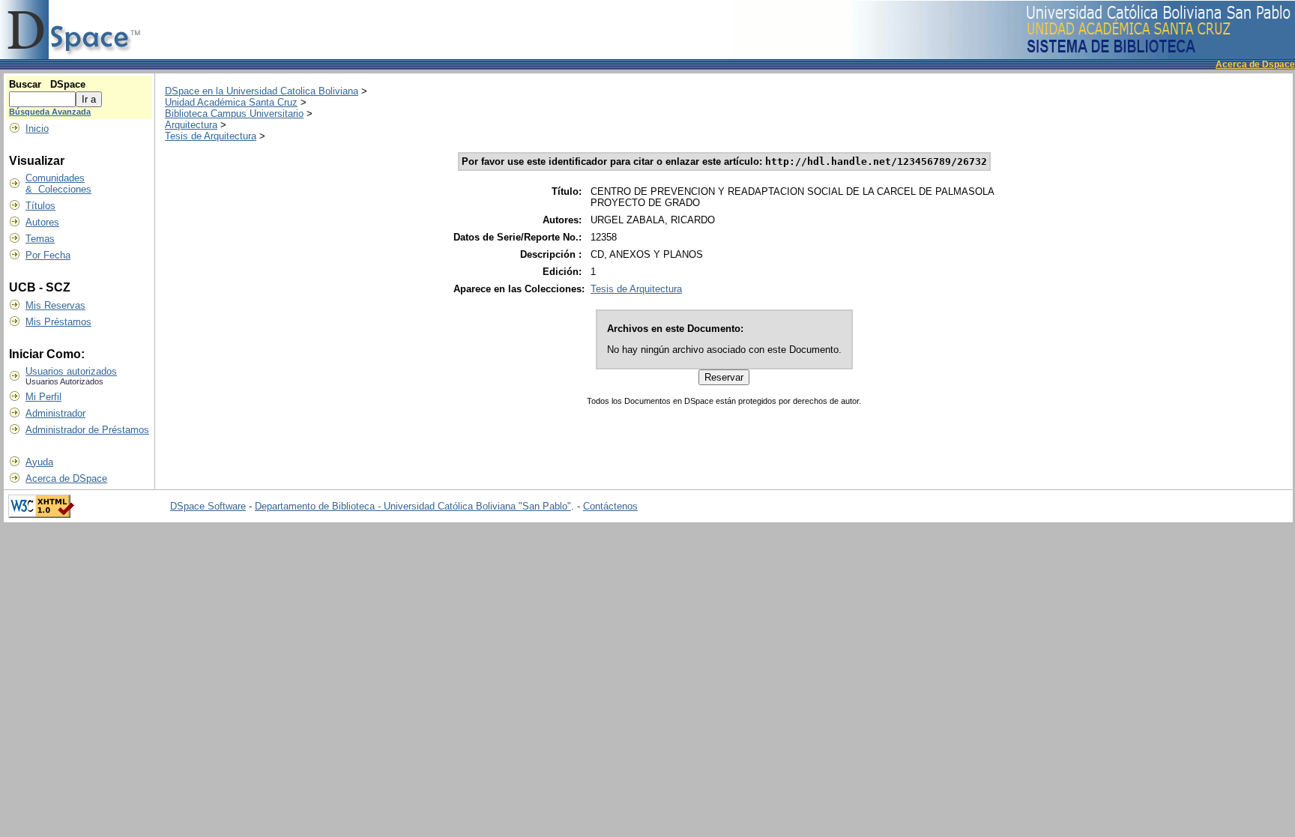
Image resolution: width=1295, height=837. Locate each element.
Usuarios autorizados (71, 371)
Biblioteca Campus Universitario (234, 113)
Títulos (40, 205)
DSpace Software (208, 506)
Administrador (55, 413)
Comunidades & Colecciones (58, 183)
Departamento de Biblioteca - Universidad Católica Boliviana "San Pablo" (413, 506)
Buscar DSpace (47, 84)
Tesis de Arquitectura (210, 136)
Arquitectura (191, 124)
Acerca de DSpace (66, 478)
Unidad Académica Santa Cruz (231, 102)
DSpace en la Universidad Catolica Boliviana (261, 91)
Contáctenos (610, 506)
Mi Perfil (43, 396)
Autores (42, 222)
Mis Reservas (55, 305)
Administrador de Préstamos (87, 429)
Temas (40, 238)
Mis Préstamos (58, 321)
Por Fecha (47, 255)
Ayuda (39, 462)
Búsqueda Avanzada (50, 111)
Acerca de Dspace (1255, 64)
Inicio (37, 128)
